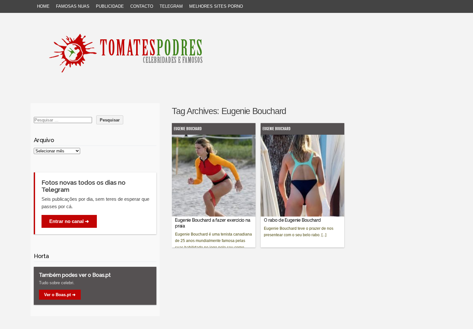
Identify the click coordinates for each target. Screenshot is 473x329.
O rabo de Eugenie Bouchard (292, 220)
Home (43, 6)
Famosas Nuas (72, 6)
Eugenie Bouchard (188, 128)
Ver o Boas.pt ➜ (60, 294)
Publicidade (110, 6)
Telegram (171, 6)
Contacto (141, 6)
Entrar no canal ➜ (69, 221)
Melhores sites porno (216, 6)
